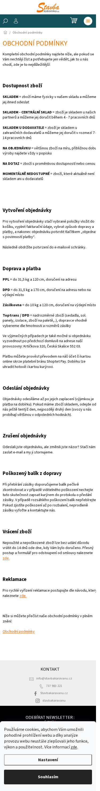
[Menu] (88, 21)
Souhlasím (48, 777)
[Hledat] (5, 21)
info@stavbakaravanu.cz (54, 678)
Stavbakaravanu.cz (54, 693)
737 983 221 (54, 685)
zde (74, 747)
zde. (6, 558)
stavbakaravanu (54, 700)
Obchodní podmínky (19, 631)
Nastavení (48, 760)
